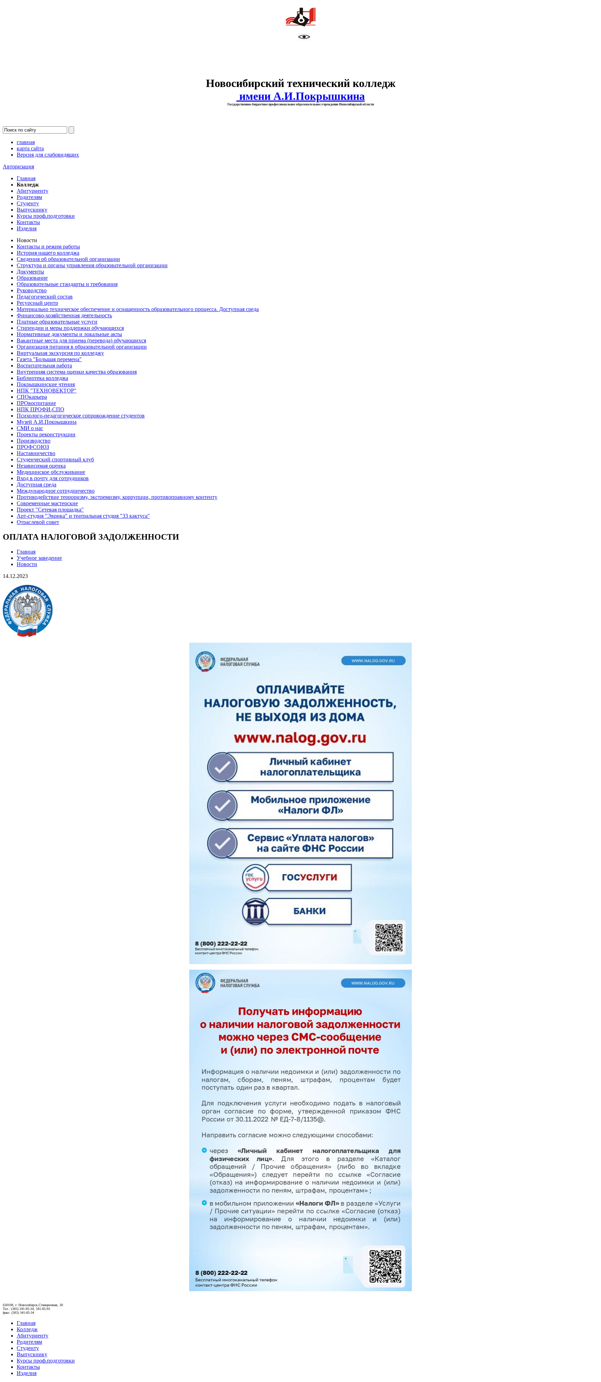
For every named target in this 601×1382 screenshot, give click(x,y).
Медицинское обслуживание (51, 472)
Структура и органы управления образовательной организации (92, 265)
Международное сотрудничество (56, 491)
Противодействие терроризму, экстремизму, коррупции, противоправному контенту (117, 497)
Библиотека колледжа (42, 378)
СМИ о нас (30, 428)
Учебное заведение (39, 558)
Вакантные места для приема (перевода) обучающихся (81, 340)
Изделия (27, 228)
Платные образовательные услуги (57, 322)
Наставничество (36, 453)
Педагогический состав (45, 297)
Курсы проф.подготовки (46, 216)
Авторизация (18, 166)
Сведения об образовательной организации (68, 259)
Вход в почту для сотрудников (53, 478)
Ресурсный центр (37, 303)
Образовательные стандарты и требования (67, 284)
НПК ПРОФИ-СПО (40, 409)
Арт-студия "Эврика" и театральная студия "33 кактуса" (83, 516)
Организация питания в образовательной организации (82, 347)
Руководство (32, 290)
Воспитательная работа (44, 365)
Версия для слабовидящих (48, 155)
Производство (33, 441)
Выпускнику (32, 210)
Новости (27, 564)
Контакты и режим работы (48, 246)
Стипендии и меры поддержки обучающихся (70, 328)
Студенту (28, 203)
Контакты (28, 222)
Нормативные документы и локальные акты (69, 334)
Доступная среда (36, 484)
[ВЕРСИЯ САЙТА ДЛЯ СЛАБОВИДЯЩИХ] (304, 38)
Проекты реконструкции (46, 434)
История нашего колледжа (48, 253)
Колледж (27, 1329)
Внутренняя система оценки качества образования (77, 372)
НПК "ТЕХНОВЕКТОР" (47, 391)
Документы (30, 272)
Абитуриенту (32, 191)
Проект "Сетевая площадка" (50, 510)
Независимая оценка (41, 466)
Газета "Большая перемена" (49, 359)
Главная (26, 178)
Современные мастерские (47, 503)
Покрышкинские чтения (46, 384)
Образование (32, 278)
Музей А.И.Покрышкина (47, 422)
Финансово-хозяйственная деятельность (64, 315)
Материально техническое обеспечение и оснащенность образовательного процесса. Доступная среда (138, 309)
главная (26, 142)
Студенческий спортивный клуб (55, 459)
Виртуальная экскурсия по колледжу (60, 353)
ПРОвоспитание (36, 403)
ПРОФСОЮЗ (33, 447)
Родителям (29, 197)
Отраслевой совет (38, 522)
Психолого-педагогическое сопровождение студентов (81, 416)
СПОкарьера (32, 397)
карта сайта (30, 148)
